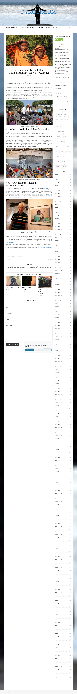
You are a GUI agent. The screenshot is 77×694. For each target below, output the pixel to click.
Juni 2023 (57, 278)
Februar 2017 (57, 487)
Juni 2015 (57, 542)
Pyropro (32, 67)
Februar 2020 (57, 388)
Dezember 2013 (58, 592)
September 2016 (58, 501)
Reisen (64, 156)
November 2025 (58, 199)
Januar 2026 (57, 193)
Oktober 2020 (58, 366)
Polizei (68, 151)
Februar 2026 (57, 190)
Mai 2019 (57, 413)
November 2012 (58, 628)
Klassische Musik (60, 141)
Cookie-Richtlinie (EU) (28, 27)
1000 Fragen (58, 111)
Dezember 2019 (58, 394)
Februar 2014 (57, 586)
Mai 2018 (57, 446)
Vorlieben (47, 349)
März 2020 (57, 386)
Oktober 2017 (58, 465)
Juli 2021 (56, 342)
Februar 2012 (57, 652)
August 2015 (57, 537)
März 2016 (57, 518)
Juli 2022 (56, 309)
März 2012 (57, 650)
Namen (62, 149)
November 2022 (58, 298)
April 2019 (57, 416)
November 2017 (58, 463)
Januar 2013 (57, 622)
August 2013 (57, 603)
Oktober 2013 (58, 597)
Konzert (58, 144)
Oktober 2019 (58, 399)
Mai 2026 (57, 182)
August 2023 (57, 273)
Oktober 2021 (58, 333)
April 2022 (57, 317)
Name (7, 307)
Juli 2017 (56, 474)
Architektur (66, 111)
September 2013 (58, 600)
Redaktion (58, 156)
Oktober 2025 (58, 201)
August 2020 (57, 372)
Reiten (57, 159)
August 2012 (57, 636)
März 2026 (57, 188)
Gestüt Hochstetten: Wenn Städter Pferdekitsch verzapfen (29, 289)
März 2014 (57, 584)
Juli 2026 (56, 177)
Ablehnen (38, 349)
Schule (57, 161)
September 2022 (58, 303)
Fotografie (12, 256)
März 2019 (57, 419)
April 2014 (57, 581)
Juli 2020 (56, 375)
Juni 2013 (57, 608)
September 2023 (58, 270)
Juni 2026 (57, 179)
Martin (56, 96)
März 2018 (57, 452)
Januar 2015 (57, 556)
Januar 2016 (57, 523)
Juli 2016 (56, 507)
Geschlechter (59, 134)
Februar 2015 (57, 553)
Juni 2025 (57, 212)
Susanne (9, 259)
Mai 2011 (57, 677)
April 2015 (57, 548)
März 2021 (57, 353)
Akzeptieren (29, 349)
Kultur (63, 144)
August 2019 (57, 405)
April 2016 (57, 515)
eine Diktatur (24, 97)
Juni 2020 (57, 377)
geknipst (48, 27)
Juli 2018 (56, 441)
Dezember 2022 (58, 295)
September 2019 (58, 402)
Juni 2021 (57, 344)
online (57, 151)
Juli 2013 (56, 606)
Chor (57, 119)
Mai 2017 (57, 479)
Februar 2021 (57, 355)
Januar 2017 (57, 490)
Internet (66, 134)
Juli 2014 (56, 573)
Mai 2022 (57, 314)
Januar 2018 (57, 457)
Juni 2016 (57, 509)
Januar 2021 (57, 358)
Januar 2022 (57, 325)
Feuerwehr (58, 121)
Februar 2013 (57, 619)
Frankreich (58, 129)
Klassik (66, 139)
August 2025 (57, 207)
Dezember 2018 (58, 427)
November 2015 (58, 529)
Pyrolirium (38, 12)
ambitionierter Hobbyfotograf (22, 85)
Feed (63, 44)
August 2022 (57, 306)
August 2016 (57, 504)
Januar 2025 (57, 226)
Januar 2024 (57, 259)
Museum (67, 146)
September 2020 (58, 369)
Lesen (62, 146)
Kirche (65, 136)
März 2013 (57, 617)
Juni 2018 (57, 443)
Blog (65, 114)
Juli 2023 (56, 276)
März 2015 (57, 551)
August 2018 (57, 438)
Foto (64, 121)
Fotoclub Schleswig (15, 88)
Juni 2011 (57, 674)
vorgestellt (40, 27)
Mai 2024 (57, 248)
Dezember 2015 (58, 526)
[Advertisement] (29, 79)
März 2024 (57, 254)
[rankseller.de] (63, 684)
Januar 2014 (57, 589)
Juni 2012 (57, 641)
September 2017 (58, 468)
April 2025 (57, 218)
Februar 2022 (57, 322)
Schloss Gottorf (9, 246)
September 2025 (58, 204)
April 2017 (57, 482)
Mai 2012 (57, 644)
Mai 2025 (57, 215)
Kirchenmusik (59, 139)
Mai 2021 (57, 347)
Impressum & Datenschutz (13, 27)
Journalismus (59, 136)
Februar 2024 (57, 256)
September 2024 (58, 237)
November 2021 (58, 331)
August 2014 (57, 570)
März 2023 (57, 287)
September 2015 (58, 534)
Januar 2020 (57, 391)
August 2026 (57, 174)
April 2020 (57, 383)
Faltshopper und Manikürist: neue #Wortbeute (42, 291)
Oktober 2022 (58, 300)
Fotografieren (18, 256)
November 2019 (58, 397)
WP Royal (14, 691)
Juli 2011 (56, 672)
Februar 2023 (57, 289)
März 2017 (57, 485)
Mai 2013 (57, 611)
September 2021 (58, 336)
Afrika (8, 256)
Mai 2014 (57, 578)
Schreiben (63, 159)
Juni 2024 (57, 245)
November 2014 (58, 562)
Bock (56, 85)
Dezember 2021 (58, 328)
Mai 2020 (57, 380)
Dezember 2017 (58, 460)
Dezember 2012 (58, 625)
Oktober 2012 (58, 630)
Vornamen (64, 166)
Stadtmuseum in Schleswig (35, 234)
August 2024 (57, 240)
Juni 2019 (57, 410)
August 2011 (57, 669)
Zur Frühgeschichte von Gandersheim (17, 31)
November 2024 (58, 232)
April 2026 (57, 185)
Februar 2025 (57, 223)
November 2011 (58, 661)
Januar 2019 (57, 424)
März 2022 (57, 320)
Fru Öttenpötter (60, 131)
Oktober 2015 (58, 531)
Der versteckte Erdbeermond (61, 70)
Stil (68, 161)
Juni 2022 (57, 311)
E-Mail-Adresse (9, 313)
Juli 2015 (56, 540)
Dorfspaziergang (64, 119)
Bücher (66, 116)
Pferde (62, 151)
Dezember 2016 (58, 493)
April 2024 (57, 251)
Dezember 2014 (58, 559)
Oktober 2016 (58, 498)
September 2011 (58, 666)
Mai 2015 (57, 545)
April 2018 (57, 449)
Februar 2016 (57, 520)
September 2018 (58, 435)
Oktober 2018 (58, 432)
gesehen (27, 67)
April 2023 (57, 284)
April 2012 (57, 647)
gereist (55, 27)
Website (8, 319)
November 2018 (58, 430)
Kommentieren (9, 325)
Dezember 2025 (58, 196)
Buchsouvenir (59, 116)
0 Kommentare (50, 259)
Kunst (57, 146)
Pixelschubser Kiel (10, 242)
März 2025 (57, 221)
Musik (57, 149)
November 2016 (58, 496)
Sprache (63, 161)
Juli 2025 (56, 210)
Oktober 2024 (58, 234)
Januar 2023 (57, 292)
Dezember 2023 (58, 262)
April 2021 (57, 350)
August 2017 (57, 471)
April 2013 (57, 614)
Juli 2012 (56, 639)
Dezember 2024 (58, 229)
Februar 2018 (57, 454)
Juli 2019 (56, 408)
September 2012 (58, 633)
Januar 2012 (57, 655)
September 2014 (58, 567)
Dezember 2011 (58, 658)
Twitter (57, 166)
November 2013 (58, 595)
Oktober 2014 (58, 564)
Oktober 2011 (58, 663)
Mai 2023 (57, 281)
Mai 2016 (57, 512)
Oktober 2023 (58, 267)
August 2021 (57, 339)
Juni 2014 (57, 575)
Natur (67, 149)
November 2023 (58, 265)
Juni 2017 (57, 476)
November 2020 (58, 364)
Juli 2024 (56, 243)
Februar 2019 (57, 421)
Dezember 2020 (58, 361)
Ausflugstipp (59, 114)
